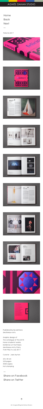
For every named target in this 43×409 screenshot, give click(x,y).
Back (7, 19)
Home (7, 15)
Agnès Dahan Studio (21, 4)
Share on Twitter (13, 380)
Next (6, 23)
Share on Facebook (15, 375)
